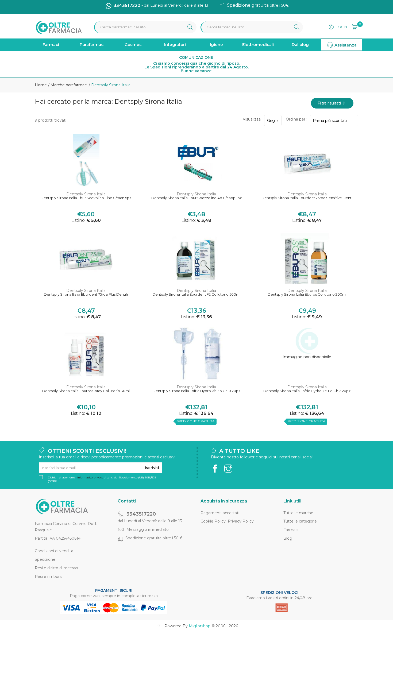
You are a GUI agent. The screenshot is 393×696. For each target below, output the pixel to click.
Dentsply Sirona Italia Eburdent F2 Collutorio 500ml (196, 294)
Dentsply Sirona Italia (86, 194)
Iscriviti (152, 467)
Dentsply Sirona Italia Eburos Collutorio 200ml (307, 294)
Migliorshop (199, 626)
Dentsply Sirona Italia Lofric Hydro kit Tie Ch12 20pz (306, 391)
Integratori (175, 44)
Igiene (216, 44)
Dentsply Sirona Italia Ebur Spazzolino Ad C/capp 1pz (196, 198)
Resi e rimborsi (48, 576)
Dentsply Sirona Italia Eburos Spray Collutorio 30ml (86, 391)
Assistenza (345, 45)
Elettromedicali (258, 44)
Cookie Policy (213, 521)
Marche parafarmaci (68, 85)
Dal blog (300, 44)
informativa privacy (90, 477)
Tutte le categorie (300, 521)
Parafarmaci (92, 44)
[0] (352, 26)
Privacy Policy (241, 521)
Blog (287, 538)
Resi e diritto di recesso (56, 568)
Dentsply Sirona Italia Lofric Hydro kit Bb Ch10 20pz (196, 391)
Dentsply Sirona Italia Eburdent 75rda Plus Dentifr (86, 294)
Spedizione (45, 559)
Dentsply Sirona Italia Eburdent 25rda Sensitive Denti (306, 198)
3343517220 (141, 514)
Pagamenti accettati (220, 513)
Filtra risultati (330, 103)
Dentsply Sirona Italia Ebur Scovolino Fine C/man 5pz (86, 198)
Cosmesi (133, 44)
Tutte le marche (298, 513)
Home (41, 85)
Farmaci (51, 44)
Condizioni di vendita (54, 550)
